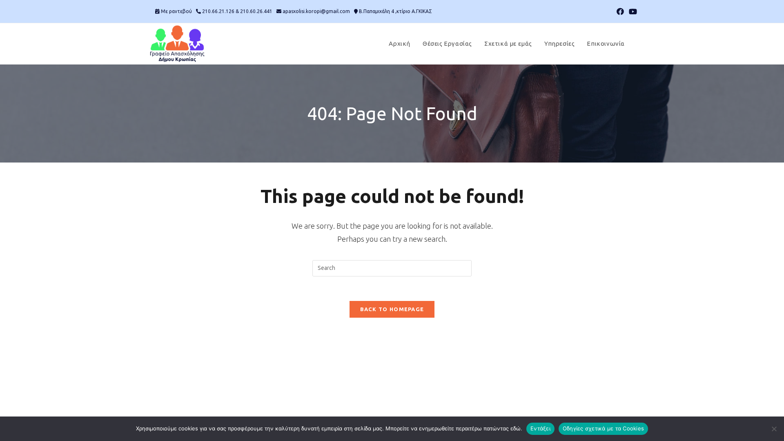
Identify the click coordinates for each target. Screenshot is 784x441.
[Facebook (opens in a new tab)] (620, 11)
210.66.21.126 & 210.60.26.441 (237, 11)
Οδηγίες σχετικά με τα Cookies (603, 428)
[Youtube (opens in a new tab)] (631, 11)
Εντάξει (540, 428)
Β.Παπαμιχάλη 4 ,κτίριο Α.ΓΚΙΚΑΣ (395, 11)
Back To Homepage (392, 309)
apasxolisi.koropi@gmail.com (316, 11)
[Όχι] (774, 429)
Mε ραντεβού (176, 11)
